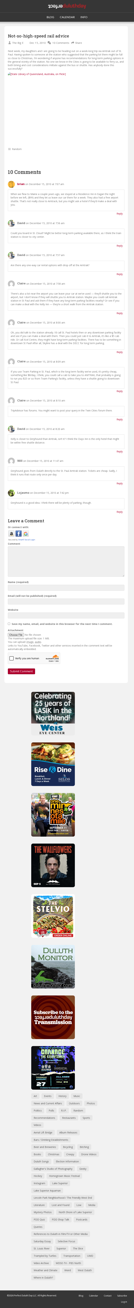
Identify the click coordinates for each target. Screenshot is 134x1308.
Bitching (84, 1147)
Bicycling (68, 1147)
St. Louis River (42, 1248)
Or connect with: (18, 527)
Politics (38, 1110)
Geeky (82, 1168)
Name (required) (18, 582)
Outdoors (74, 1103)
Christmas (53, 1154)
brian (21, 184)
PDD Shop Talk (60, 1219)
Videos (37, 1125)
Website (13, 609)
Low (78, 1205)
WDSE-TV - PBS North (68, 1263)
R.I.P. (63, 1110)
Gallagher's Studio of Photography (53, 1168)
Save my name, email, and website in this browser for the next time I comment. (62, 624)
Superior (61, 1248)
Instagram (39, 1183)
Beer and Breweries (45, 1147)
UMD (90, 1255)
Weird (67, 1270)
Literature (39, 1205)
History (62, 1096)
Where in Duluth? (43, 1277)
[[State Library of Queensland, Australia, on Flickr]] (66, 106)
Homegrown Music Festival (64, 1176)
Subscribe (122, 1295)
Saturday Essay (42, 1241)
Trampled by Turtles (45, 1255)
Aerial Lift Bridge (43, 1132)
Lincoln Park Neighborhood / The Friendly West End (63, 1197)
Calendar (93, 1295)
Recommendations (44, 1117)
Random (17, 149)
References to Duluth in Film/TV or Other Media (61, 1234)
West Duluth (85, 1270)
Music (76, 1096)
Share (78, 42)
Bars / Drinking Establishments (51, 1139)
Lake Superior (60, 1183)
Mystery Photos (43, 1212)
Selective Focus (66, 1241)
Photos (91, 1103)
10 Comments (60, 42)
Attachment (15, 630)
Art (35, 1096)
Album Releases (68, 1132)
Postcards (81, 1219)
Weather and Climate (45, 1270)
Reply (120, 213)
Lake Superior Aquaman (47, 1190)
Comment (14, 543)
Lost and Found (60, 1205)
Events (47, 1096)
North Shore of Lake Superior (75, 1212)
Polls (51, 1110)
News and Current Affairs (48, 1103)
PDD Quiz (39, 1219)
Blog (81, 1295)
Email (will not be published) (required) (32, 595)
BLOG (50, 17)
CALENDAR (67, 17)
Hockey (38, 1176)
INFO (83, 17)
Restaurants (69, 1117)
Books (37, 1154)
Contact (107, 1295)
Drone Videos (88, 1154)
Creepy (70, 1154)
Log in (124, 1301)
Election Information (67, 1161)
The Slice (78, 1248)
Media (91, 1205)
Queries (38, 1226)
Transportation (71, 1255)
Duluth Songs (41, 1161)
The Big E (18, 42)
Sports (86, 1117)
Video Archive (41, 1263)
